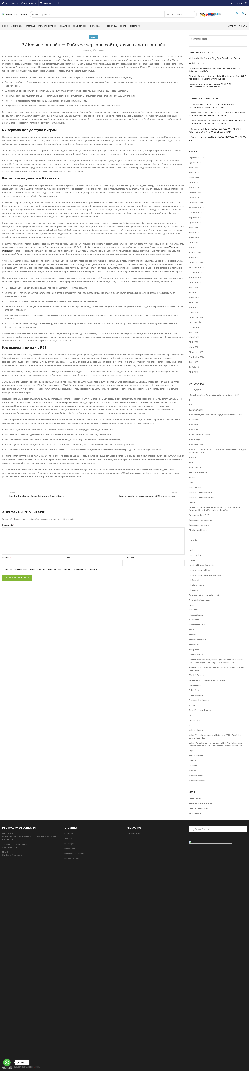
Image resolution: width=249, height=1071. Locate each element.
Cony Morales (197, 137)
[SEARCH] (192, 14)
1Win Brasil (194, 419)
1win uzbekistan (196, 444)
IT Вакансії (194, 580)
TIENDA (243, 26)
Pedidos (68, 838)
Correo (68, 557)
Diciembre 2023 (196, 202)
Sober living (194, 690)
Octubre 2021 (195, 327)
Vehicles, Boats (196, 730)
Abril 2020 (193, 372)
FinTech (192, 550)
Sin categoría (195, 685)
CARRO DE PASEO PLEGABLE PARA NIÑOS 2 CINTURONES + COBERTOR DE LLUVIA (213, 106)
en (190, 545)
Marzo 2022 (194, 307)
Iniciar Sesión (195, 798)
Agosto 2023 (195, 222)
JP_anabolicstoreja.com (199, 600)
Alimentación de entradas (200, 803)
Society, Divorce (196, 695)
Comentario (8, 524)
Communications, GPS (199, 515)
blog (191, 482)
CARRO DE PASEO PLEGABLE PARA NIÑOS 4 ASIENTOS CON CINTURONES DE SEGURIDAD (215, 130)
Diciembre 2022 (196, 262)
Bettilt (192, 477)
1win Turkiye (194, 439)
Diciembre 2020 (196, 352)
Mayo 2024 (194, 177)
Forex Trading (195, 555)
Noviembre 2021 (196, 322)
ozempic (192, 634)
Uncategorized (195, 720)
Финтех (192, 770)
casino (192, 502)
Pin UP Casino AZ (197, 654)
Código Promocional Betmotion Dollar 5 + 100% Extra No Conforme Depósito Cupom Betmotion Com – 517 (214, 508)
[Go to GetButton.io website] (7, 1068)
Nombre (6, 557)
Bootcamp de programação (201, 492)
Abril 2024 (193, 182)
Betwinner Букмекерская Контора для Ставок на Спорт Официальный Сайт (215, 70)
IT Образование (196, 585)
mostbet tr (194, 619)
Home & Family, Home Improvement (205, 575)
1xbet (191, 462)
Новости (193, 765)
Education (193, 540)
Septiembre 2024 (196, 157)
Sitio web (130, 557)
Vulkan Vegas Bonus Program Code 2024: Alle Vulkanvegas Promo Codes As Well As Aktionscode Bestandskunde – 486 (216, 744)
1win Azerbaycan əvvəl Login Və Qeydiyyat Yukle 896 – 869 (215, 414)
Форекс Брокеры (196, 775)
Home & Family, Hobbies (199, 570)
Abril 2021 (193, 342)
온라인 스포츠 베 (196, 63)
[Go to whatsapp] (7, 1062)
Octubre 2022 (195, 272)
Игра (191, 750)
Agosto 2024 (195, 162)
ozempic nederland (197, 639)
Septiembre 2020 (196, 357)
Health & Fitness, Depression (202, 565)
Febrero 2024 (195, 192)
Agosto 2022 (195, 282)
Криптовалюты (196, 755)
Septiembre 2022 (196, 277)
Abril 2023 (193, 242)
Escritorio (68, 833)
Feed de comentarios (198, 808)
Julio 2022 (193, 287)
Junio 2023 (194, 232)
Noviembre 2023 (196, 207)
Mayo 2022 (194, 297)
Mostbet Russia (196, 615)
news (93, 37)
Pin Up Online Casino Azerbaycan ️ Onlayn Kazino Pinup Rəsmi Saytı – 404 (216, 668)
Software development (199, 700)
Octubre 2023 (195, 212)
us (190, 725)
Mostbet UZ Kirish (197, 624)
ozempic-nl (194, 644)
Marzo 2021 (194, 347)
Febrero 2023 (195, 252)
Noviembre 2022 (196, 267)
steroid (192, 705)
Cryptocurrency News (199, 525)
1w (190, 404)
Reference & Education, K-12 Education (207, 680)
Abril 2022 (193, 302)
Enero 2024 (194, 197)
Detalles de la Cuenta (74, 853)
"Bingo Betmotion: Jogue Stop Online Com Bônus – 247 (214, 395)
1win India (193, 429)
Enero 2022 (194, 312)
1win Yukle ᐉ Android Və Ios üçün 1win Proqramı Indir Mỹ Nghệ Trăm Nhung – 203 (217, 451)
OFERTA (232, 26)
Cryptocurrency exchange (200, 520)
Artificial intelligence (198, 472)
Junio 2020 (194, 367)
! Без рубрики (195, 389)
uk (190, 715)
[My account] (225, 14)
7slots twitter (195, 467)
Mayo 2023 (194, 237)
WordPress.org (196, 813)
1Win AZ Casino (196, 409)
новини (192, 760)
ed (190, 535)
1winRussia (194, 457)
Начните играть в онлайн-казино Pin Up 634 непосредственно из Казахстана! (210, 85)
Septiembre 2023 (196, 217)
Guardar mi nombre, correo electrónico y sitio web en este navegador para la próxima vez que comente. (51, 569)
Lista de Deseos (71, 858)
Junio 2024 (194, 172)
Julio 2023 (193, 227)
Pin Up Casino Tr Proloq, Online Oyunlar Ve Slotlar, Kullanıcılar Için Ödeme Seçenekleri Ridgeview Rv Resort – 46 (216, 661)
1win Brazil (193, 424)
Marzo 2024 (194, 187)
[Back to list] (93, 494)
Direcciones (69, 848)
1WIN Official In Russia (199, 434)
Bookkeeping (195, 487)
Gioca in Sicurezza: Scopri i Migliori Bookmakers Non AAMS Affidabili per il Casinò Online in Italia (217, 77)
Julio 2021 (193, 332)
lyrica (191, 605)
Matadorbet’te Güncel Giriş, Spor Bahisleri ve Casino (215, 58)
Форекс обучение (197, 780)
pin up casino (195, 649)
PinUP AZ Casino (196, 675)
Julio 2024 (193, 167)
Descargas (69, 843)
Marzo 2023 (194, 247)
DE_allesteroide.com (198, 530)
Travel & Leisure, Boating (200, 710)
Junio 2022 (194, 292)
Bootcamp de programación (201, 497)
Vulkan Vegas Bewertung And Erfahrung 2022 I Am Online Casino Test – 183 (215, 736)
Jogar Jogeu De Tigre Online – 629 (204, 594)
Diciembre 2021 (196, 317)
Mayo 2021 (194, 337)
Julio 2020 (193, 362)
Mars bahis (194, 609)
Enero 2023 (194, 257)
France (192, 560)
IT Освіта (193, 590)
